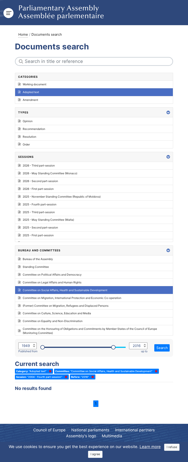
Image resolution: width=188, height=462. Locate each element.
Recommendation (34, 129)
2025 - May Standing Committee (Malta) (48, 219)
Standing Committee (36, 267)
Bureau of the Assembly (38, 259)
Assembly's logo (81, 436)
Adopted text (31, 92)
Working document (34, 84)
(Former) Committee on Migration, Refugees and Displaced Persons (65, 305)
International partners (135, 430)
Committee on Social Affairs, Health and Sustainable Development (65, 290)
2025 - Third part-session (39, 212)
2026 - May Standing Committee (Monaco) (50, 173)
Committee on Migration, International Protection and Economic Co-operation (72, 298)
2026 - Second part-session (40, 181)
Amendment (30, 100)
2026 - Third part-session (39, 165)
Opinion (28, 121)
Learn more (150, 446)
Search (162, 348)
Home (23, 34)
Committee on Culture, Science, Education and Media (57, 313)
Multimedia (112, 436)
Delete (49, 371)
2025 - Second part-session (40, 227)
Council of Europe (49, 430)
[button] (168, 112)
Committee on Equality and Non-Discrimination (53, 321)
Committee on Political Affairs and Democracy (52, 274)
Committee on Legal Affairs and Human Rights (52, 282)
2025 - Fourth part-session (39, 204)
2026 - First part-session (38, 189)
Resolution (29, 136)
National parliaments (90, 430)
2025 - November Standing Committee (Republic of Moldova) (62, 196)
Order (26, 144)
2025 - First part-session (38, 235)
